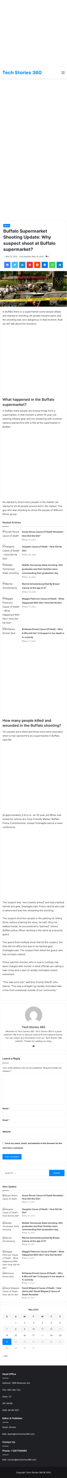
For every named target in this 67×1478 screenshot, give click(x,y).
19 (51, 1335)
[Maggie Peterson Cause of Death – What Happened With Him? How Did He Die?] (11, 611)
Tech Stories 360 (33, 1027)
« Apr (5, 1356)
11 (42, 1329)
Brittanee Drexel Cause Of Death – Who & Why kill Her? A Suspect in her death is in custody (43, 633)
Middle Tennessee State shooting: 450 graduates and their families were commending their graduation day (42, 569)
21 (7, 1341)
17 (33, 1335)
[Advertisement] (33, 33)
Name (6, 1108)
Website (6, 1131)
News (6, 225)
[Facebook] (7, 265)
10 (33, 1329)
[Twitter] (15, 265)
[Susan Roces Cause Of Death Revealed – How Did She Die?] (11, 535)
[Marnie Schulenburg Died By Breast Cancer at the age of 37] (11, 587)
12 (51, 1329)
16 (25, 1335)
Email (6, 1120)
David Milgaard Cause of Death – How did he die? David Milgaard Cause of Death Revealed (41, 1291)
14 (7, 1335)
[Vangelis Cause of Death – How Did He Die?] (11, 553)
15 (16, 1335)
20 (60, 1335)
